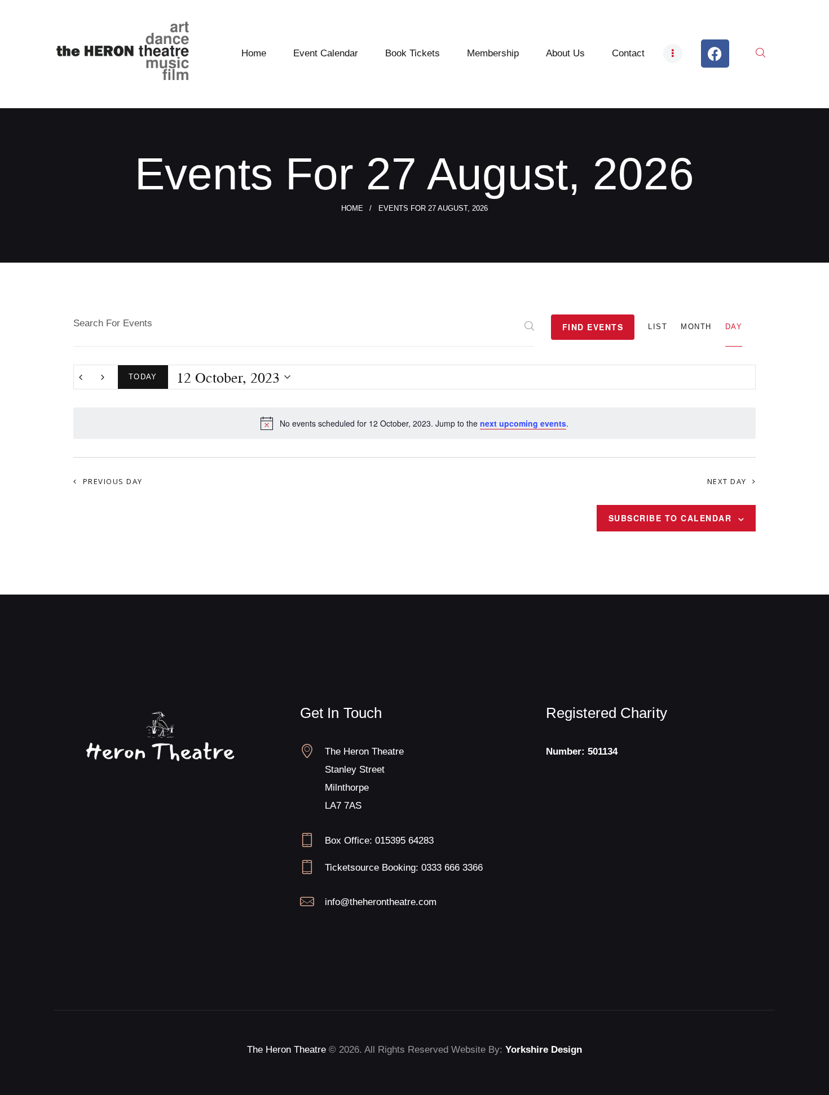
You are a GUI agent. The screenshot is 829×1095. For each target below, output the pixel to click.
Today (143, 377)
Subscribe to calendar (670, 518)
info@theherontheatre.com (380, 902)
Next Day (727, 481)
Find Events (593, 327)
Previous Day (113, 481)
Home (352, 208)
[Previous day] (80, 377)
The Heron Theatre (286, 1049)
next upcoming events (523, 423)
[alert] (414, 423)
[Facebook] (715, 53)
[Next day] (102, 377)
